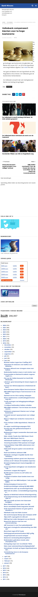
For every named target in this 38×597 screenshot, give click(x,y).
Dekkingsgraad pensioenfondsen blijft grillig (19, 533)
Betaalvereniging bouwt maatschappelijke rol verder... (19, 463)
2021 (4, 336)
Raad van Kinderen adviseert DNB (15, 452)
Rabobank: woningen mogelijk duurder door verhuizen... (18, 455)
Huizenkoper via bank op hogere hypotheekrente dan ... (20, 549)
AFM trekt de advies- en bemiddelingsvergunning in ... (20, 491)
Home (3, 22)
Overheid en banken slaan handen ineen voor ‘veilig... (19, 477)
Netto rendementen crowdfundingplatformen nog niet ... (19, 398)
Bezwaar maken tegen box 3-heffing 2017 (18, 362)
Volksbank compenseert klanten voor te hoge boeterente (19, 412)
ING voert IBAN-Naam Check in (14, 438)
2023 (4, 332)
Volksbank (10, 22)
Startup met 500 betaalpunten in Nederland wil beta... (19, 386)
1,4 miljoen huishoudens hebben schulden (18, 405)
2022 (4, 334)
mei (5, 360)
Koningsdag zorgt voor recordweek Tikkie (18, 544)
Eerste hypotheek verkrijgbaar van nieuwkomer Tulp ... (20, 467)
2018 (4, 343)
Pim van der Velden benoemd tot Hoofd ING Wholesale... (18, 379)
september (8, 352)
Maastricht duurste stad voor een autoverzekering (15, 522)
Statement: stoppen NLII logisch (15, 470)
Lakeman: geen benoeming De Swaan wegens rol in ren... (20, 382)
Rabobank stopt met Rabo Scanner (15, 512)
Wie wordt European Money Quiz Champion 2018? (20, 515)
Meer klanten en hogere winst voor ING (17, 504)
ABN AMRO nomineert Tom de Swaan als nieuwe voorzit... (20, 408)
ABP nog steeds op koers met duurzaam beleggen (17, 501)
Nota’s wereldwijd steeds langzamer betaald (19, 506)
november (7, 347)
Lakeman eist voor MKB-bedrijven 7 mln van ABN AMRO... (20, 481)
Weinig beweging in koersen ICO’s (15, 484)
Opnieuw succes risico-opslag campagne (17, 395)
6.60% (15, 271)
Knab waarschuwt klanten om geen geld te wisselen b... (18, 509)
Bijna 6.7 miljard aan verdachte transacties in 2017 (19, 419)
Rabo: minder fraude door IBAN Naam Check (18, 436)
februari (7, 561)
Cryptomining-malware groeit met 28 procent (19, 458)
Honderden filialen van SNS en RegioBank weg (18, 154)
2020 (4, 339)
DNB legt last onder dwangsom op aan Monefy (19, 519)
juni (5, 358)
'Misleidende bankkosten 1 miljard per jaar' (18, 440)
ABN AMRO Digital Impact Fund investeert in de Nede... (19, 392)
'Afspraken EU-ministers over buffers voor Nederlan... (18, 365)
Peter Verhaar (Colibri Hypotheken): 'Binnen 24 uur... (19, 423)
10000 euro (4, 268)
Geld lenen (4, 263)
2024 (4, 330)
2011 (4, 579)
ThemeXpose (22, 595)
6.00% (15, 268)
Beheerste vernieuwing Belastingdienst (17, 538)
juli (5, 356)
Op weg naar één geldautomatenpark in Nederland (17, 429)
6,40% (15, 274)
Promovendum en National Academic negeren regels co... (19, 375)
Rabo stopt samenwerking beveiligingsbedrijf (19, 546)
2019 (4, 341)
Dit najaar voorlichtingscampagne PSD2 (17, 426)
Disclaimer (22, 280)
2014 (4, 572)
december (7, 345)
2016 (4, 568)
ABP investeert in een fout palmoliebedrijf (18, 525)
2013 (4, 575)
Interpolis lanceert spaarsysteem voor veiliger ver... (19, 415)
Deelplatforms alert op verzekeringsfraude (18, 488)
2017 (4, 566)
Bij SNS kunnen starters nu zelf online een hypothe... (18, 473)
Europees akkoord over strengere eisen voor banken (19, 369)
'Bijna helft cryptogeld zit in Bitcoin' (16, 517)
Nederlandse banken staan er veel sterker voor (20, 372)
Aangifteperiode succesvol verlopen (16, 535)
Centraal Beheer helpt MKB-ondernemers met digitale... (19, 445)
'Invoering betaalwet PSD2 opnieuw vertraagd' (19, 443)
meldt (26, 67)
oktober (7, 349)
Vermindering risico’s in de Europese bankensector (16, 552)
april (6, 556)
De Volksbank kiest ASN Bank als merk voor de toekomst (17, 136)
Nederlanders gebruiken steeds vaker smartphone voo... (16, 540)
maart (6, 558)
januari (6, 563)
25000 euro (4, 274)
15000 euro (4, 271)
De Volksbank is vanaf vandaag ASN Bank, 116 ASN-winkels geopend (17, 118)
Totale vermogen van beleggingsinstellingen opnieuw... (19, 402)
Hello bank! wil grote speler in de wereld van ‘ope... (18, 449)
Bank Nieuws (7, 6)
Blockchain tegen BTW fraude (14, 531)
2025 (4, 327)
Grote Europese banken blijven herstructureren (20, 389)
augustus (7, 354)
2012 (4, 577)
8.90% (15, 266)
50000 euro (4, 277)
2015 (4, 570)
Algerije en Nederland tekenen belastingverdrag (20, 494)
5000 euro (4, 266)
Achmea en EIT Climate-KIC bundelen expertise (19, 461)
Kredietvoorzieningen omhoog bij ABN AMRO (19, 486)
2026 (4, 325)
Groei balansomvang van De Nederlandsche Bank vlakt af (20, 497)
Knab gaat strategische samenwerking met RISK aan (20, 528)
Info (22, 266)
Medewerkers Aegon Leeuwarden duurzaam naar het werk (20, 433)
